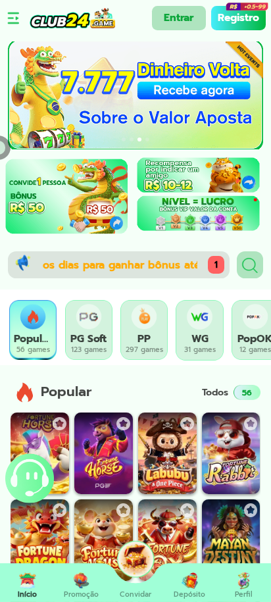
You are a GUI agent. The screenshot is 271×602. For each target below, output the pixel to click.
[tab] (33, 330)
